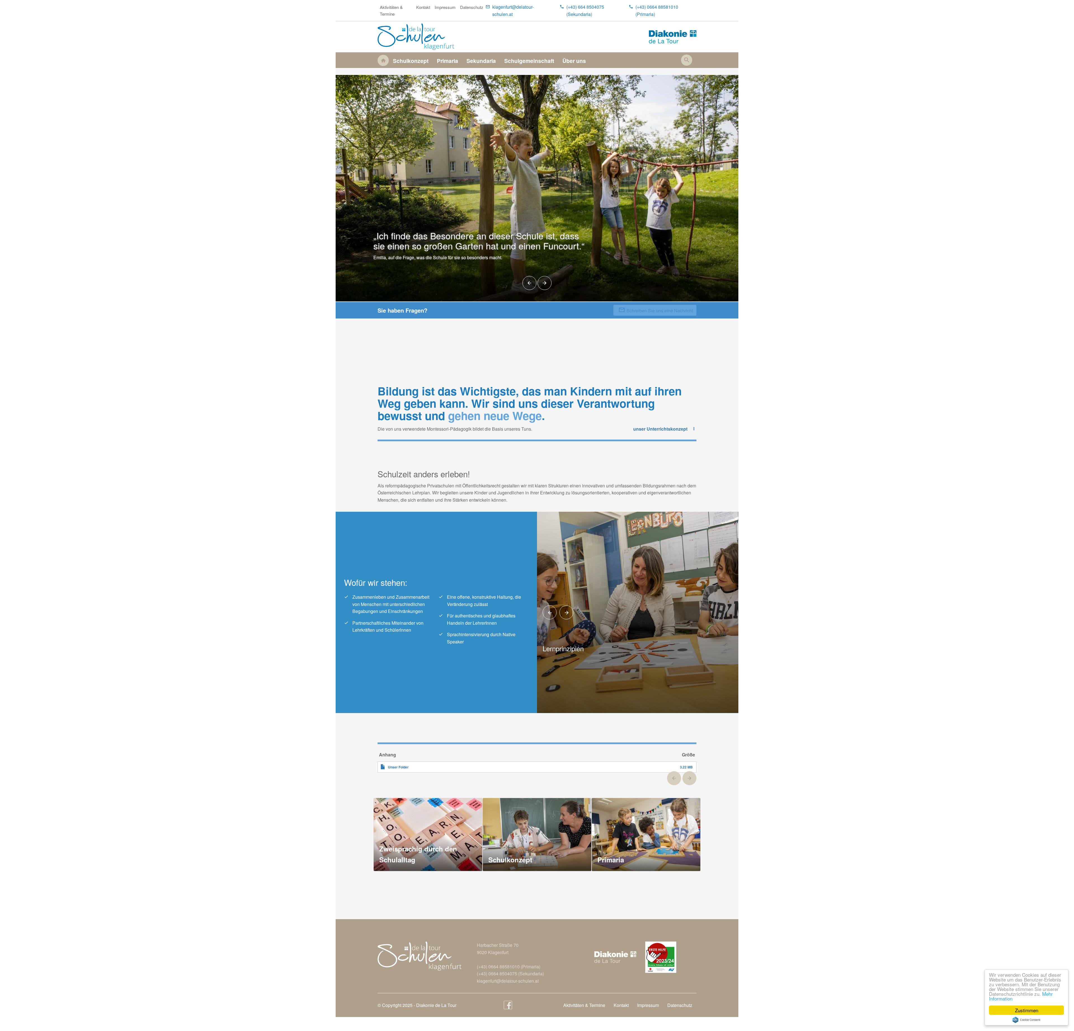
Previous (529, 283)
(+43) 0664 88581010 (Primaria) (656, 10)
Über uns (574, 61)
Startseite (383, 60)
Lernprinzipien (563, 648)
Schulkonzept (410, 61)
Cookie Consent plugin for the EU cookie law (1026, 1020)
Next (545, 283)
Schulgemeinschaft (529, 61)
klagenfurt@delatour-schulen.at (513, 10)
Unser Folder (398, 767)
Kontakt (423, 7)
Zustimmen (1026, 1010)
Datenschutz (471, 7)
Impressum (445, 7)
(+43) (482, 966)
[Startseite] (418, 36)
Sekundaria (481, 61)
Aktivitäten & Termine (391, 10)
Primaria (447, 61)
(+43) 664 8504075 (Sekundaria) (585, 10)
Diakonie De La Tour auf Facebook (508, 1005)
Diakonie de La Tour (436, 1005)
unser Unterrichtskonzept (660, 429)
